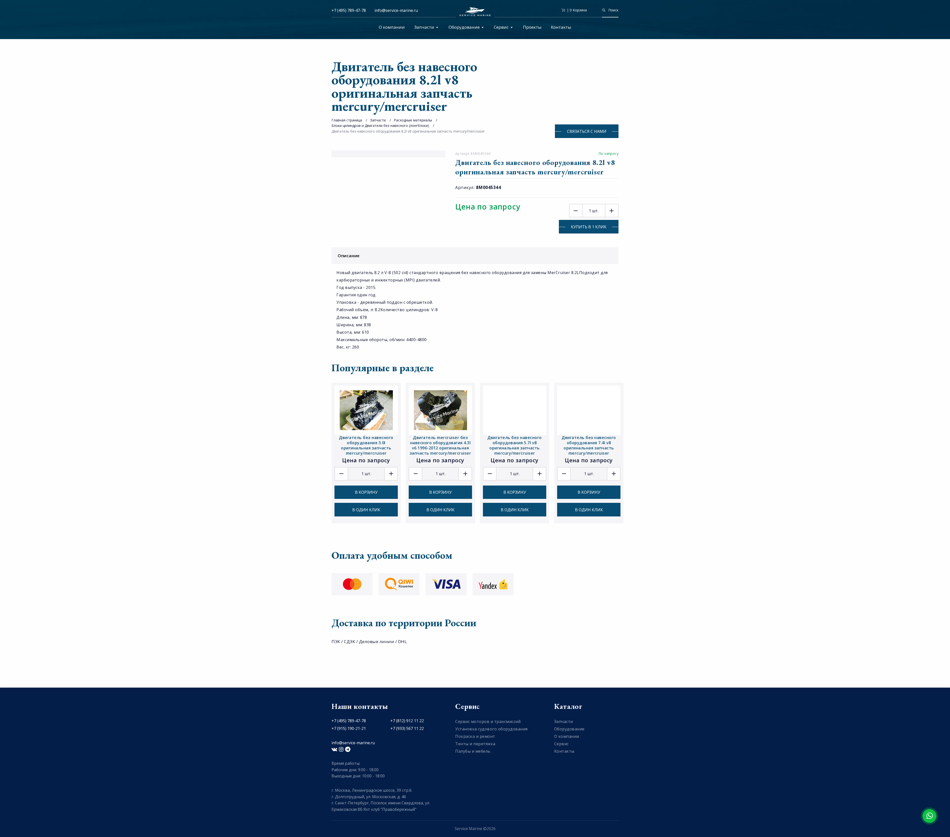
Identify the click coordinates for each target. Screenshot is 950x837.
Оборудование (464, 27)
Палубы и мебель (473, 751)
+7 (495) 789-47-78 (349, 10)
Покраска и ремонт (475, 736)
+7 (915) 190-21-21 (349, 728)
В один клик (366, 509)
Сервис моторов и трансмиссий (488, 721)
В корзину (366, 492)
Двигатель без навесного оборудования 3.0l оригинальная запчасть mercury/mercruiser (366, 445)
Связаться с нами (586, 131)
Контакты (561, 27)
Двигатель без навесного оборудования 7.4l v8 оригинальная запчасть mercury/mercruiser (589, 445)
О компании (392, 27)
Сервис (501, 27)
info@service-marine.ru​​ (396, 10)
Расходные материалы (413, 120)
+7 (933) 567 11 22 (407, 728)
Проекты (532, 27)
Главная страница (347, 120)
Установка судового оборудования (491, 729)
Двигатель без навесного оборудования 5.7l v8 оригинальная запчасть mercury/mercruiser (514, 445)
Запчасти (424, 27)
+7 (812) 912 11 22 (407, 720)
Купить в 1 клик (588, 227)
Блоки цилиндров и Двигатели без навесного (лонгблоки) (380, 125)
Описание (349, 255)
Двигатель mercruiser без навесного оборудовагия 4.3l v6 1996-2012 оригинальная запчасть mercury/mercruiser (440, 445)
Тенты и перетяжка (475, 743)
